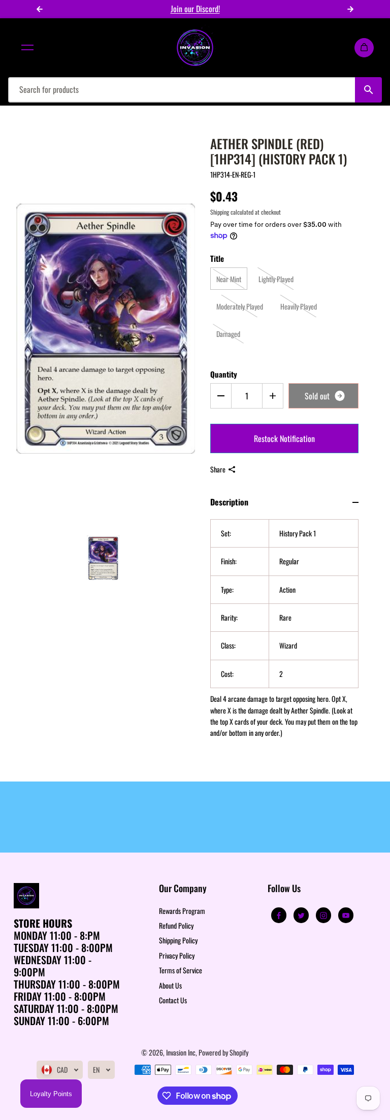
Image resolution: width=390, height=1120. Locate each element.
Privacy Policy (176, 955)
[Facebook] (279, 915)
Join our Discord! (195, 9)
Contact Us (173, 1000)
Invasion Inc (181, 1052)
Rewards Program (182, 910)
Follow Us (284, 889)
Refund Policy (176, 925)
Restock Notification (284, 438)
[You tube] (346, 915)
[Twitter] (301, 915)
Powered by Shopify (223, 1052)
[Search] (368, 90)
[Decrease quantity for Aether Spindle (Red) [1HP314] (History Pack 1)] (221, 396)
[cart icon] (364, 47)
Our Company (183, 889)
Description (229, 502)
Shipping (219, 212)
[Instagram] (323, 915)
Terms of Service (180, 970)
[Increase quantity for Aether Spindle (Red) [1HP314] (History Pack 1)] (272, 396)
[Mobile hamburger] (27, 48)
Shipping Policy (178, 940)
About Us (170, 985)
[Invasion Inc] (195, 47)
